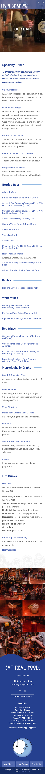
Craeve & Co (25, 771)
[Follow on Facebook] (38, 2)
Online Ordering (22, 697)
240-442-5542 (22, 675)
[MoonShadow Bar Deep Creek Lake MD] (11, 583)
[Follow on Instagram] (42, 2)
